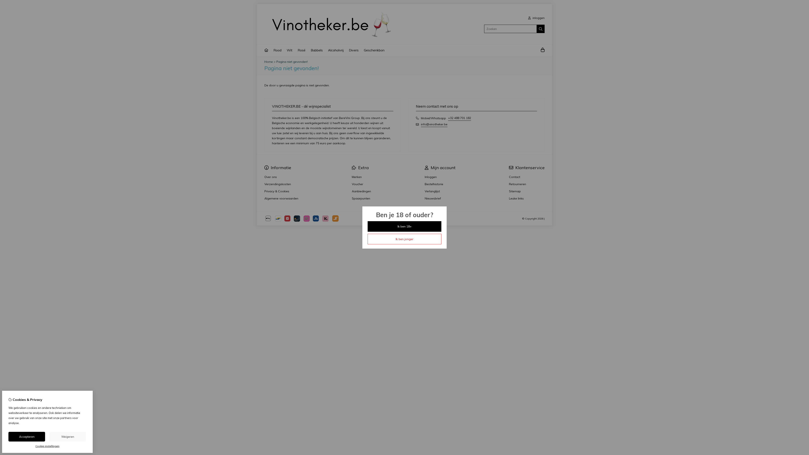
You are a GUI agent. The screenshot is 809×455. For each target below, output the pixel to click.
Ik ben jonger (404, 239)
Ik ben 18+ (405, 226)
